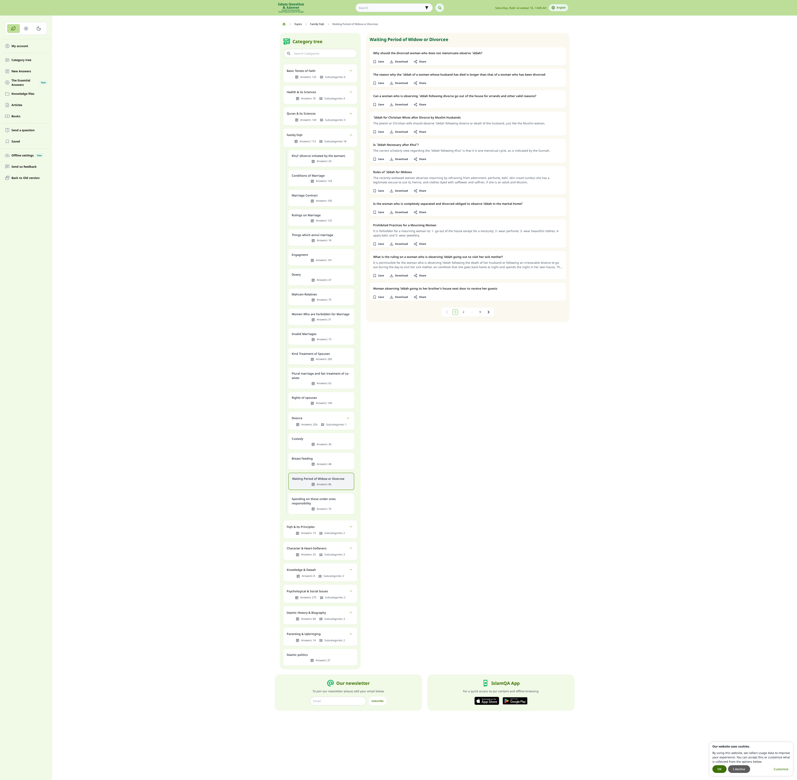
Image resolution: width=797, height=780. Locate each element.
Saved (15, 142)
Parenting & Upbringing (304, 634)
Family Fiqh (295, 135)
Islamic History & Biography (306, 613)
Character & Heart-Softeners (307, 548)
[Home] (284, 24)
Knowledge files (22, 94)
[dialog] (751, 759)
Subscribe (378, 701)
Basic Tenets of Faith (301, 71)
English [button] (561, 7)
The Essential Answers (28, 82)
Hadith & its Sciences (301, 92)
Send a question (23, 130)
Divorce (297, 418)
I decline (739, 769)
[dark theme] (38, 28)
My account (19, 46)
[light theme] (26, 28)
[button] (378, 62)
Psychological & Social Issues (307, 591)
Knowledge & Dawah (301, 570)
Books (15, 116)
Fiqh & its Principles (301, 527)
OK (719, 769)
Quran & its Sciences (301, 113)
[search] (439, 7)
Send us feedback (24, 167)
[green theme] (13, 28)
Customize (781, 769)
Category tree (21, 60)
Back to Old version (25, 178)
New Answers (21, 71)
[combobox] (391, 8)
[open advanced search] (427, 8)
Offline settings (26, 156)
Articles (16, 105)
